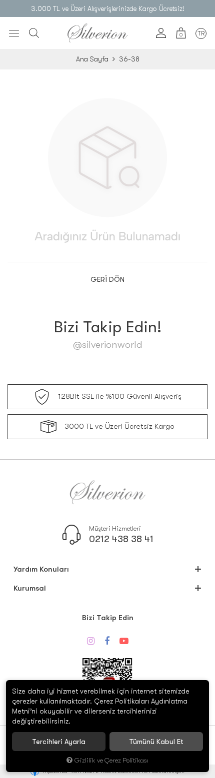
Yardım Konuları (41, 569)
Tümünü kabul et (156, 742)
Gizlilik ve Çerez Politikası (111, 760)
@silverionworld (107, 344)
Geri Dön (107, 279)
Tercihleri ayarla (59, 742)
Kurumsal (30, 588)
